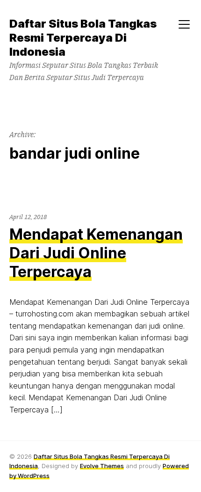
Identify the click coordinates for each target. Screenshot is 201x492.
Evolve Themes (102, 466)
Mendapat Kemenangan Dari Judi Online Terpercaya (96, 253)
